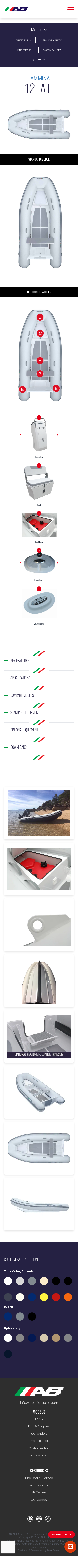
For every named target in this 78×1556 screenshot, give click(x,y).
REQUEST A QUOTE (61, 1534)
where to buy (23, 40)
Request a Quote (52, 40)
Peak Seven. (53, 1550)
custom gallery (52, 50)
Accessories (39, 1455)
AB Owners (39, 1492)
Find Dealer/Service (39, 1478)
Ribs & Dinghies (39, 1426)
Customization (39, 1448)
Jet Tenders (39, 1434)
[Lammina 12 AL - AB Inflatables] (39, 1391)
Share (41, 59)
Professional (39, 1441)
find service (24, 50)
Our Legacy (39, 1500)
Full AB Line (39, 1419)
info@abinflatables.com (39, 1402)
